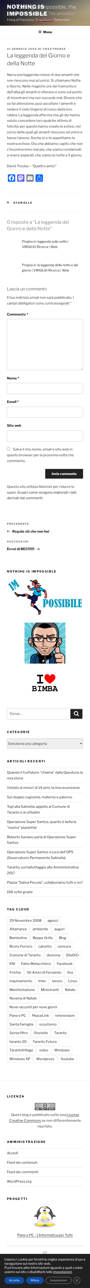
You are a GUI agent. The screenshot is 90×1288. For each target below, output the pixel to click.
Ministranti (50, 990)
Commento (17, 314)
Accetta (14, 1280)
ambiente (40, 929)
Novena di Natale (23, 998)
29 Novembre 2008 (25, 920)
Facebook (64, 964)
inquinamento (20, 981)
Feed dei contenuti (22, 1162)
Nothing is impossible (27, 10)
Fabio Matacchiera (36, 964)
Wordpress (45, 1059)
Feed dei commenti (22, 1172)
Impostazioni (58, 1280)
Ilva (70, 972)
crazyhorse (54, 49)
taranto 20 (18, 1042)
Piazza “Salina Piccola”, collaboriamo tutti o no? (45, 882)
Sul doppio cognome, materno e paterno (39, 797)
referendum (65, 1016)
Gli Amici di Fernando (44, 972)
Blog (62, 938)
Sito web (14, 425)
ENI (12, 964)
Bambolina (18, 938)
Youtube (67, 1059)
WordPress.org (19, 1181)
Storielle (23, 202)
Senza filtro (18, 1033)
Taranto (60, 1033)
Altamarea (18, 929)
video (43, 1050)
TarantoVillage (21, 1050)
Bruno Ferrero (20, 946)
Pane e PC (17, 1016)
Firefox (15, 972)
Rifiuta (35, 1280)
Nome (13, 378)
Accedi (12, 1153)
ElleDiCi (72, 955)
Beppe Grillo (43, 938)
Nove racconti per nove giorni (33, 1007)
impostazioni (62, 1272)
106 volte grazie (20, 892)
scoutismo (48, 1024)
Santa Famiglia (21, 1024)
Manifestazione (22, 990)
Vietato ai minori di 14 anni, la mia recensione (43, 788)
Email (13, 402)
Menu (47, 32)
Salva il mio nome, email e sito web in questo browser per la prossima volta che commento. (40, 455)
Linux (72, 981)
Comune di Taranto (25, 955)
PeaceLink (40, 1016)
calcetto (45, 946)
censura (64, 946)
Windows (62, 1050)
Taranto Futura (45, 1042)
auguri (59, 929)
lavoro (57, 981)
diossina (53, 955)
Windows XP (19, 1059)
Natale (70, 990)
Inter (42, 981)
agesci (53, 920)
